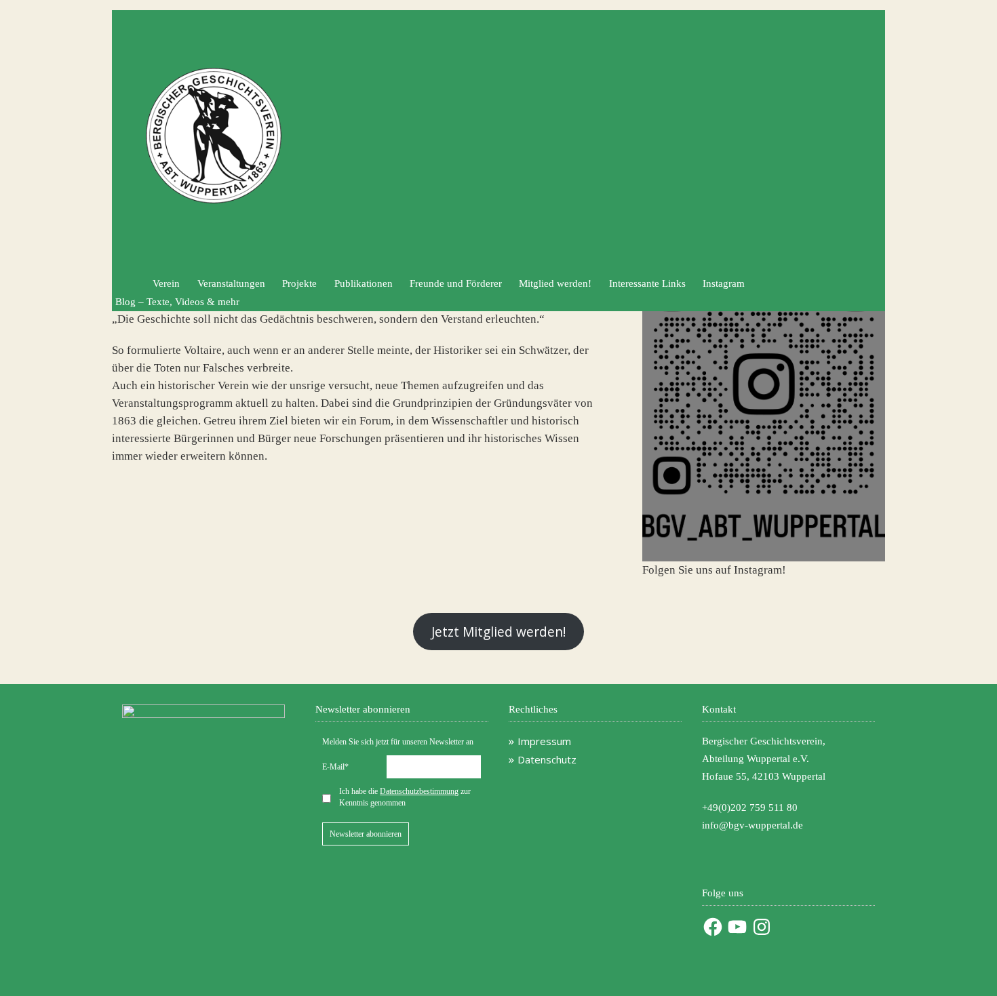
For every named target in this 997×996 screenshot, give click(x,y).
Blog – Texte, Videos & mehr (177, 301)
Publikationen (363, 283)
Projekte (299, 283)
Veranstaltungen (231, 283)
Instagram (724, 283)
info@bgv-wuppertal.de (752, 825)
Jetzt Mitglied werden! (498, 632)
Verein (166, 283)
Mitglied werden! (555, 283)
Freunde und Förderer (456, 283)
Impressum (544, 741)
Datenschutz (546, 759)
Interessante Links (647, 283)
